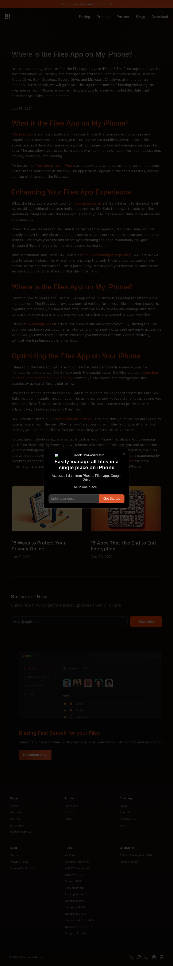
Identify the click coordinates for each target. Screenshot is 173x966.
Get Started (111, 498)
